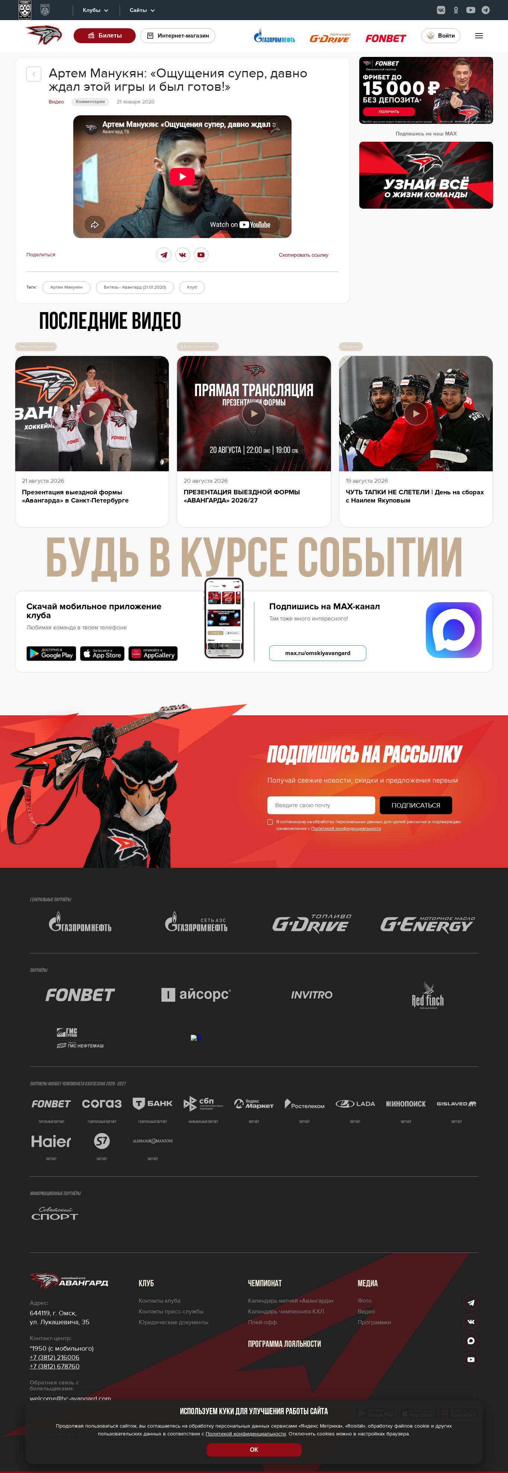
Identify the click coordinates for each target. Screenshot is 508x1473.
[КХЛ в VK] (441, 10)
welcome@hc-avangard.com (70, 1398)
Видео (366, 1311)
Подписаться (416, 805)
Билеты (110, 35)
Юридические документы (173, 1322)
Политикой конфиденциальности (346, 828)
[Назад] (33, 74)
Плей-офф (262, 1322)
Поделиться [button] (40, 254)
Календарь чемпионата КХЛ (286, 1311)
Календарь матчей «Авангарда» (291, 1300)
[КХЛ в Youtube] (470, 10)
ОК (254, 1450)
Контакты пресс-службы (171, 1311)
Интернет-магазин (183, 35)
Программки (374, 1322)
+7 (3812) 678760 (55, 1366)
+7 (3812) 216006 (55, 1357)
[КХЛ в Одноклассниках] (455, 10)
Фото (365, 1300)
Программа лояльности (284, 1344)
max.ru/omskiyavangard (317, 653)
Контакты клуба (159, 1300)
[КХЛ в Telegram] (485, 10)
